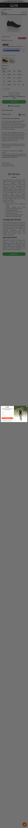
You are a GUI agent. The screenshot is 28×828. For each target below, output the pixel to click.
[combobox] (7, 416)
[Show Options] (12, 416)
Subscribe (7, 418)
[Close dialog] (26, 406)
